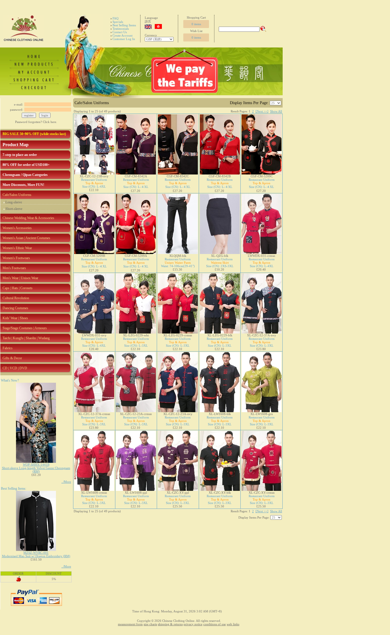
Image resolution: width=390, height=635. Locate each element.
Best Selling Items (124, 25)
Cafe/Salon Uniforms (17, 195)
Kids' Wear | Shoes (15, 318)
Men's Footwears (14, 268)
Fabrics (8, 348)
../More (66, 481)
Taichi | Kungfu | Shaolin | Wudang (26, 338)
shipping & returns (170, 624)
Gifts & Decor (12, 358)
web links (233, 624)
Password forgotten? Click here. (36, 122)
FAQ (115, 18)
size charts (150, 624)
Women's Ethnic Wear (17, 248)
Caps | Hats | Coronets (18, 288)
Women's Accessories (17, 228)
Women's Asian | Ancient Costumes (26, 238)
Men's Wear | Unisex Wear (20, 278)
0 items (196, 24)
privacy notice (193, 624)
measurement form (130, 624)
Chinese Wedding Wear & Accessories (28, 218)
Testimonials (120, 28)
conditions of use (214, 624)
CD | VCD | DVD (15, 368)
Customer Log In (123, 39)
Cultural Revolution (16, 298)
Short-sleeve (13, 209)
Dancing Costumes (15, 308)
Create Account (122, 35)
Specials (117, 21)
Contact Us (119, 32)
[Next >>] (262, 111)
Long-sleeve (13, 202)
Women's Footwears (16, 258)
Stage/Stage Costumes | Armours (25, 328)
